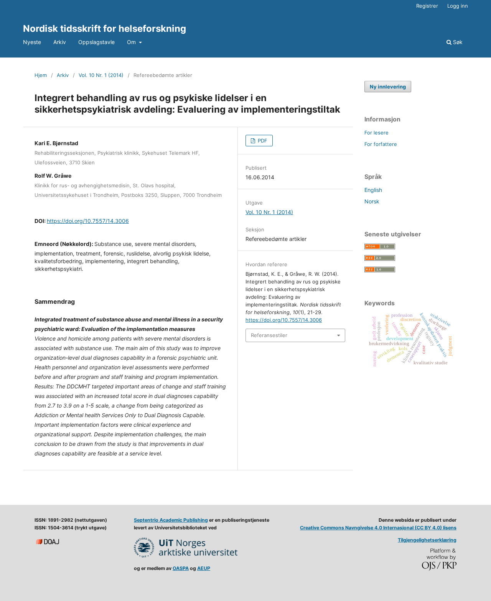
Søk (457, 42)
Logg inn (457, 6)
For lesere (376, 132)
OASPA (181, 568)
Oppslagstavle (96, 42)
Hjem (41, 75)
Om (132, 42)
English (373, 190)
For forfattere (380, 144)
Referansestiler (269, 335)
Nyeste (32, 42)
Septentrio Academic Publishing (171, 520)
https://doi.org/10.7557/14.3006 (88, 221)
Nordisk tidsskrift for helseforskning (104, 28)
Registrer (427, 6)
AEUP (203, 568)
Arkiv (59, 42)
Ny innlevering (388, 87)
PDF (261, 141)
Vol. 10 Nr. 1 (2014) (101, 75)
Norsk (371, 201)
